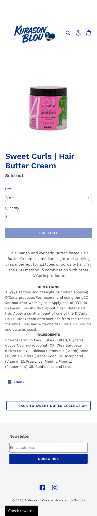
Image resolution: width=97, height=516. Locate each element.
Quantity (12, 208)
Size (8, 189)
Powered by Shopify (70, 500)
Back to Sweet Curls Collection (52, 406)
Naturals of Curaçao (39, 500)
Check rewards (21, 510)
